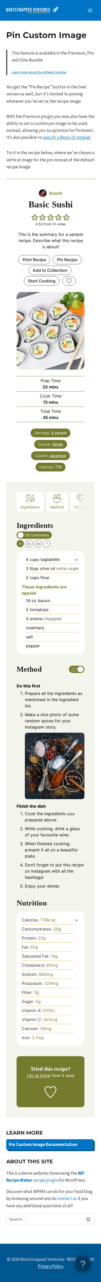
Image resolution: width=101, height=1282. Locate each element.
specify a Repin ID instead (66, 137)
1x (20, 543)
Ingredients (30, 507)
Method (57, 507)
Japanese (57, 455)
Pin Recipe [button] (67, 259)
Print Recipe (34, 259)
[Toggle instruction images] (76, 669)
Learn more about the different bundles (39, 72)
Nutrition (81, 507)
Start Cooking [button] (41, 280)
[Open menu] (90, 10)
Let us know (39, 1075)
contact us (67, 1198)
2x (29, 543)
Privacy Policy (50, 1266)
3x (38, 543)
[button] (35, 217)
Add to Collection (50, 270)
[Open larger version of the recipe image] (50, 331)
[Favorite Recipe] (69, 281)
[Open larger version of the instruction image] (54, 766)
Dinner (57, 444)
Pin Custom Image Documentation (43, 1144)
